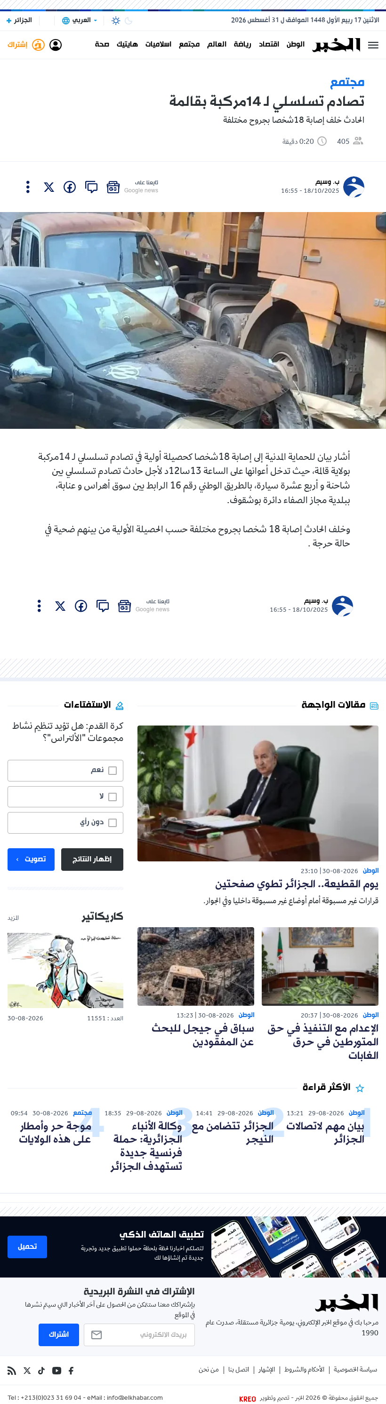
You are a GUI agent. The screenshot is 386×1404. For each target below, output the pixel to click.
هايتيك (127, 45)
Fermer (373, 45)
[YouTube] (56, 1370)
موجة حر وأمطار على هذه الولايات (55, 1134)
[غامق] (128, 20)
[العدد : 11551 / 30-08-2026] (65, 970)
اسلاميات (158, 45)
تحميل (27, 1247)
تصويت (35, 859)
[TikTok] (41, 1370)
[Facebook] (71, 1370)
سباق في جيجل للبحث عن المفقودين (203, 1036)
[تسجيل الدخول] (55, 45)
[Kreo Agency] (249, 1399)
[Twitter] (27, 1370)
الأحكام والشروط (304, 1370)
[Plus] (28, 187)
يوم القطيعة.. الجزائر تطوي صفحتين (296, 884)
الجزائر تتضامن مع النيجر (232, 1134)
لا (101, 796)
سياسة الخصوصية (355, 1370)
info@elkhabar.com (135, 1399)
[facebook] (70, 187)
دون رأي (92, 822)
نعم (97, 770)
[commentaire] (91, 187)
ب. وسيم (327, 182)
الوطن (296, 45)
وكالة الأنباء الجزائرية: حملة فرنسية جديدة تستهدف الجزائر (146, 1147)
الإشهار (266, 1370)
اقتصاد (269, 45)
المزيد (13, 918)
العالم (216, 45)
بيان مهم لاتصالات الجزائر (325, 1134)
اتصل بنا (238, 1370)
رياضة (242, 45)
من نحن (209, 1370)
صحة (102, 45)
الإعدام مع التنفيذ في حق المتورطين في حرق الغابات (322, 1043)
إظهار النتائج (92, 859)
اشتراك (59, 1334)
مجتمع (189, 45)
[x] (49, 187)
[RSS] (12, 1370)
